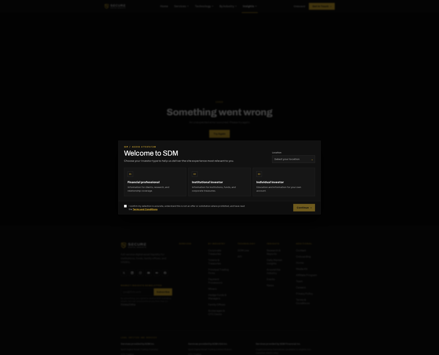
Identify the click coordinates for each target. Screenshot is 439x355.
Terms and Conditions (145, 209)
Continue (304, 207)
